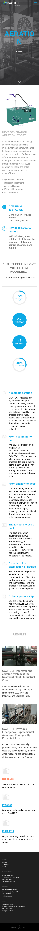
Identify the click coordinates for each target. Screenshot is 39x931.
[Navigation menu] (35, 3)
